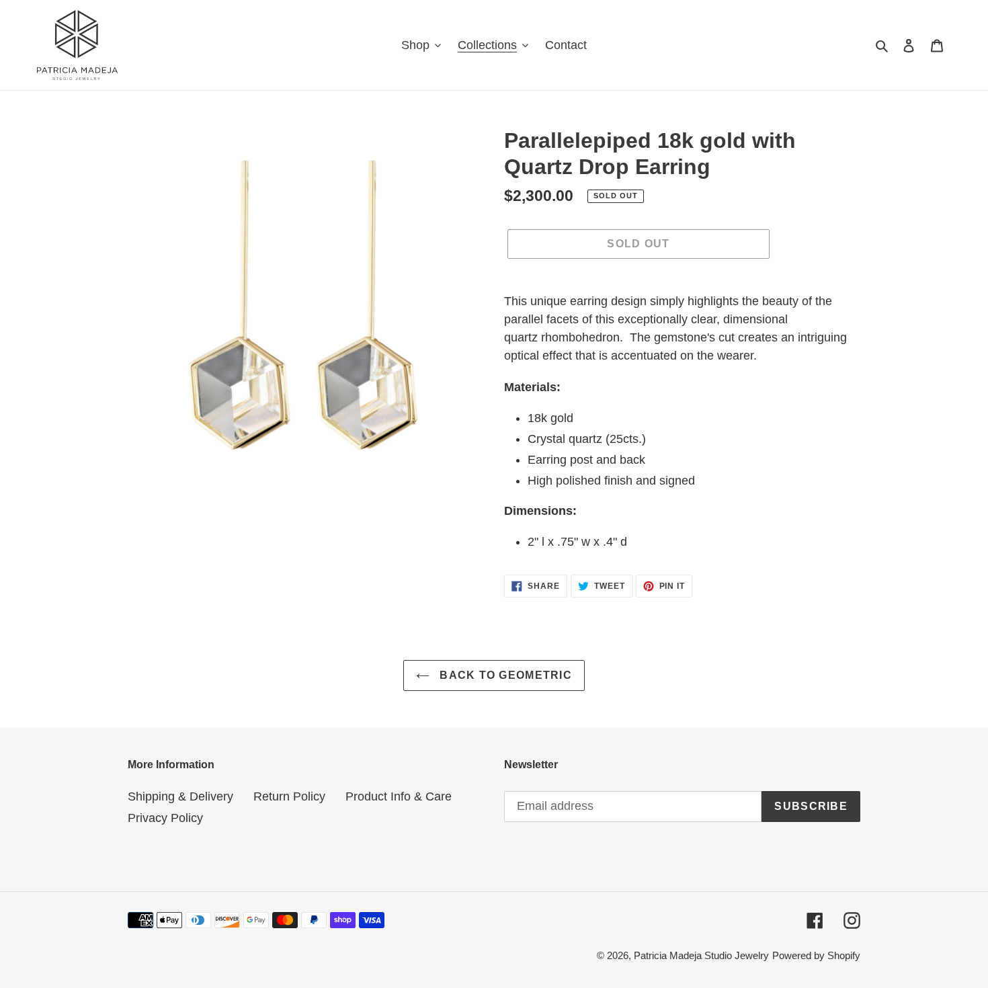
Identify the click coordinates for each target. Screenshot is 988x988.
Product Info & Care (398, 796)
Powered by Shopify (816, 955)
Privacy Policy (165, 818)
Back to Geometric (504, 675)
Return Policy (289, 796)
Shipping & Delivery (180, 796)
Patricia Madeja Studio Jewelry (701, 955)
